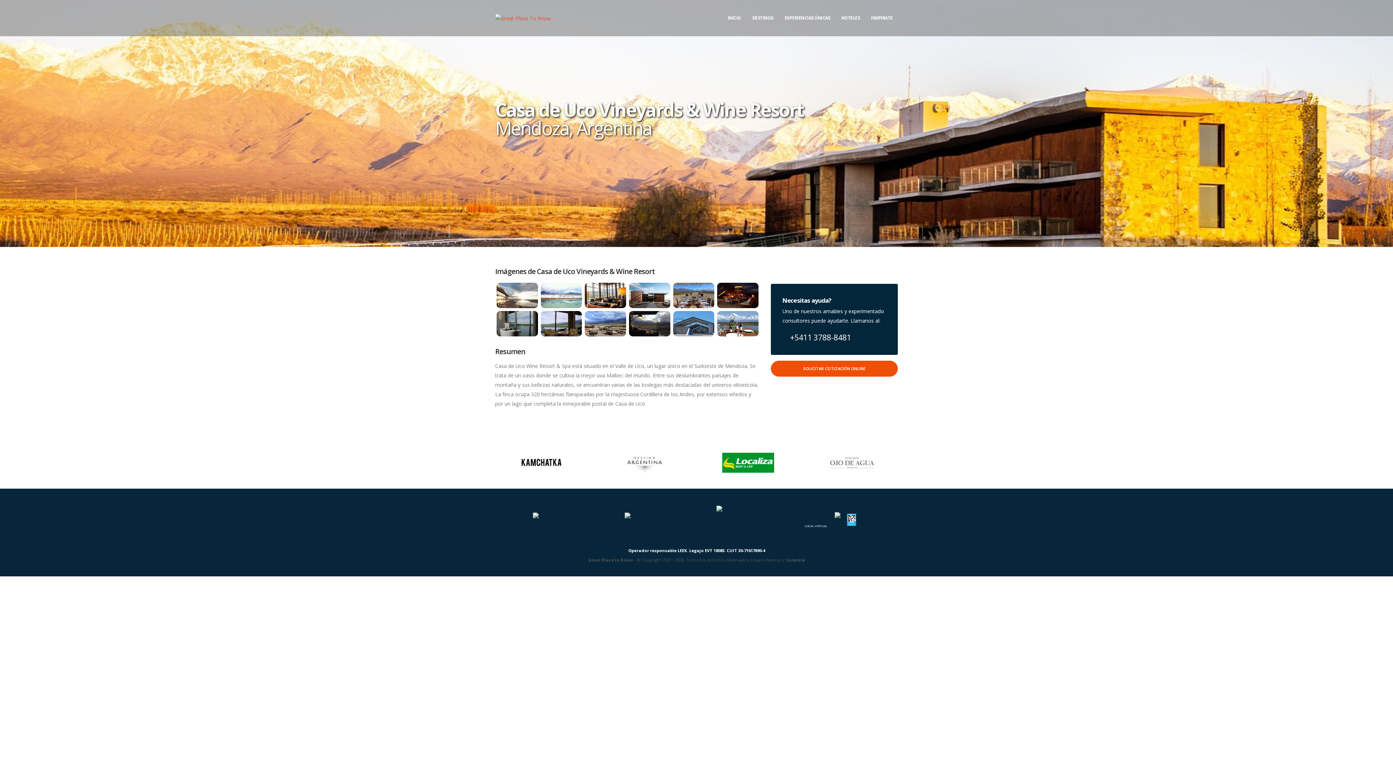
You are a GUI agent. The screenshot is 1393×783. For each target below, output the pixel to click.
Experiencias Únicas (807, 18)
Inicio (734, 18)
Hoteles (850, 18)
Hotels (524, 95)
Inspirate (882, 18)
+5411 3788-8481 (819, 337)
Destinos (762, 18)
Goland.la (795, 560)
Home (501, 95)
